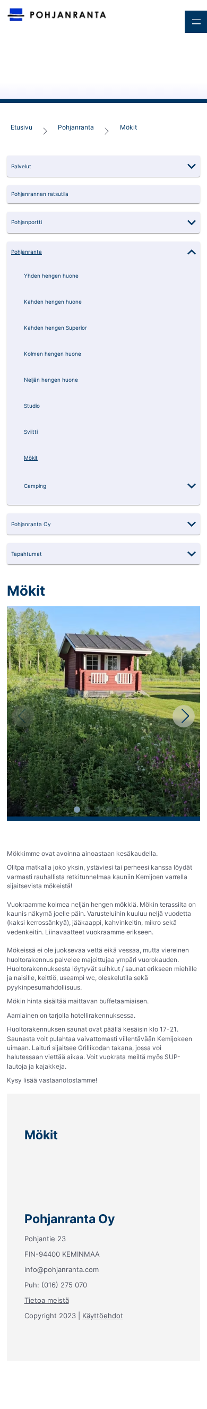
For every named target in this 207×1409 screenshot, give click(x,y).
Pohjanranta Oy (31, 524)
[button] (103, 166)
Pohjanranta (76, 127)
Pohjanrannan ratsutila (39, 194)
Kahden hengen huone (53, 302)
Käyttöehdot (102, 1315)
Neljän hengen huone (51, 380)
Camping (35, 486)
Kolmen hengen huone (52, 354)
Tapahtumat (26, 554)
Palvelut (21, 166)
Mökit (128, 127)
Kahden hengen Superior (55, 328)
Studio (32, 406)
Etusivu (21, 127)
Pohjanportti (26, 222)
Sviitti (31, 432)
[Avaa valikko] (196, 22)
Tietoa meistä (46, 1300)
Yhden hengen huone (51, 276)
